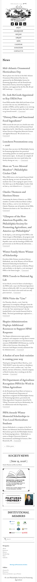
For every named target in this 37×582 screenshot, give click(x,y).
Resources (5, 550)
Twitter (12, 23)
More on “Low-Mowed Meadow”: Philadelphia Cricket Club (15, 170)
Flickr (20, 23)
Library (18, 38)
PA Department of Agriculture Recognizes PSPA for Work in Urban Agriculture (18, 383)
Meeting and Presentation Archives (18, 564)
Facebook (16, 23)
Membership (18, 31)
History (18, 34)
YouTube (24, 23)
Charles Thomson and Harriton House (12, 465)
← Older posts (9, 446)
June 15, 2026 (18, 461)
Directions (5, 572)
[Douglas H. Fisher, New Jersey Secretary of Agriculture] (18, 499)
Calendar (18, 44)
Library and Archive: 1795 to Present (12, 574)
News (18, 41)
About (18, 28)
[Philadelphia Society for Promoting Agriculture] (18, 13)
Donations (18, 48)
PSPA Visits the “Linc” (14, 298)
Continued (18, 89)
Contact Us (18, 51)
